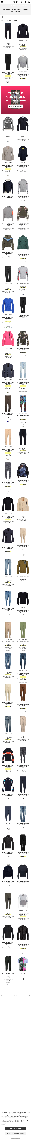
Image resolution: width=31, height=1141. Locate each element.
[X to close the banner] (29, 1112)
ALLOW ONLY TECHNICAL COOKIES (15, 1133)
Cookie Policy (14, 1121)
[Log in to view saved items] (25, 2)
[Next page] (27, 995)
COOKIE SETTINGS (15, 1138)
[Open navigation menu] (2, 2)
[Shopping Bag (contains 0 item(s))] (28, 2)
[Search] (21, 2)
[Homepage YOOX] (15, 2)
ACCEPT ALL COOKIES (15, 1128)
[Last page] (29, 995)
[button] (15, 990)
